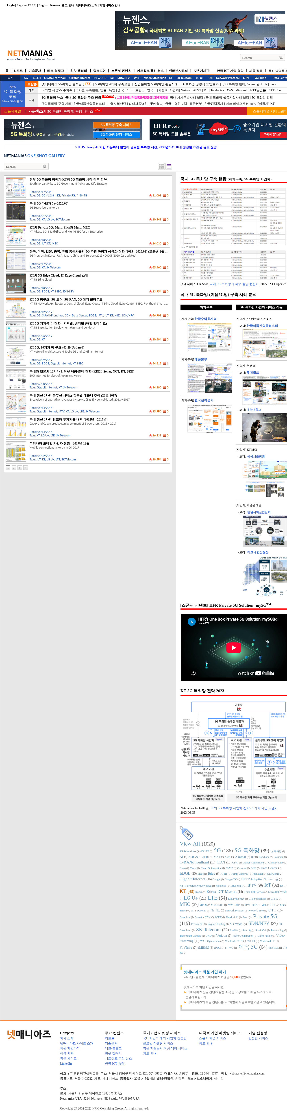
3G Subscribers (188, 851)
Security (246, 930)
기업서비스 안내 (109, 5)
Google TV (231, 879)
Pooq (245, 917)
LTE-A (274, 898)
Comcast (241, 868)
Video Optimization (242, 935)
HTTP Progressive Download (195, 885)
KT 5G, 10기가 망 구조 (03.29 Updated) (57, 347)
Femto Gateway (239, 873)
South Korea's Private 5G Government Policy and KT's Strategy (68, 183)
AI (181, 856)
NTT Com (275, 90)
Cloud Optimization (211, 868)
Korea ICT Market (222, 891)
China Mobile (275, 862)
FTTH (223, 873)
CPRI (235, 862)
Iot (281, 885)
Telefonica (217, 90)
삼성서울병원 (138, 103)
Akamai (240, 856)
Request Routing (216, 924)
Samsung (253, 84)
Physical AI (232, 917)
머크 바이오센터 (237, 103)
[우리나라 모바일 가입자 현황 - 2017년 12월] (16, 443)
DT (206, 90)
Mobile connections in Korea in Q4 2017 (54, 447)
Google (216, 879)
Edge (211, 873)
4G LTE (204, 851)
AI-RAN (193, 857)
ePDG (217, 947)
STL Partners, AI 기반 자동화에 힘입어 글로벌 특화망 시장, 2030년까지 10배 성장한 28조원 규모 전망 (146, 147)
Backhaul (278, 857)
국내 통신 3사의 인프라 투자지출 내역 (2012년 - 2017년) (69, 419)
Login (11, 5)
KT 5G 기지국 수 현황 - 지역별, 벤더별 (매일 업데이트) (68, 323)
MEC (55, 243)
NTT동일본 (258, 90)
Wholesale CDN (234, 941)
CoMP (229, 868)
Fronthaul (257, 873)
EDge (201, 873)
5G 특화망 (49, 195)
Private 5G (68, 195)
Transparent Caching (190, 935)
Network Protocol (234, 910)
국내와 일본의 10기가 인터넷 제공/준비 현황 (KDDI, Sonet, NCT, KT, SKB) (82, 371)
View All (190, 843)
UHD (209, 935)
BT (252, 857)
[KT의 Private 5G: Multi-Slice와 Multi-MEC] (16, 227)
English (43, 5)
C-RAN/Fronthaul (52, 315)
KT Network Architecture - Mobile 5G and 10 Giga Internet (66, 351)
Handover (221, 885)
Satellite (234, 930)
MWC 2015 (234, 905)
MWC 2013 (217, 905)
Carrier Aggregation (253, 862)
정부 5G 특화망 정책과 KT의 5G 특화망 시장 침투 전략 (68, 179)
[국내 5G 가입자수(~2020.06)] (16, 203)
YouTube (186, 947)
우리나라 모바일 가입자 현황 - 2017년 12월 (59, 443)
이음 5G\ (273, 947)
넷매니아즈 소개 (86, 5)
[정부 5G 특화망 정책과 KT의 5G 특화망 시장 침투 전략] (16, 179)
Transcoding (277, 930)
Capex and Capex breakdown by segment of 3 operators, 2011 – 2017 (73, 423)
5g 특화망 (276, 851)
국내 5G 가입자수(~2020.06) (49, 203)
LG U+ (50, 219)
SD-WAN (236, 923)
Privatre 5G (197, 924)
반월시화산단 (116, 103)
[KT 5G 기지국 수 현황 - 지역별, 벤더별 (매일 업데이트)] (16, 323)
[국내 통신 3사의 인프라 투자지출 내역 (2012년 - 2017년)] (16, 419)
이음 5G (81, 195)
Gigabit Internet (61, 363)
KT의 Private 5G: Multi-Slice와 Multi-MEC (60, 227)
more (273, 84)
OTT (272, 910)
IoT (44, 243)
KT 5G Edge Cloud (41, 279)
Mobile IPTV (268, 905)
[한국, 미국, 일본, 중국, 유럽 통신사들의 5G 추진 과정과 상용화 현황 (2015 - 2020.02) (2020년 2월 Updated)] (16, 251)
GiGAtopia (273, 873)
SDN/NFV (68, 291)
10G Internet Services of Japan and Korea (55, 375)
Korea (198, 892)
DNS (253, 868)
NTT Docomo (198, 910)
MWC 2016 (251, 905)
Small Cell (260, 930)
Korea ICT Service (254, 892)
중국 (121, 90)
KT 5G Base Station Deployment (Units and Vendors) (62, 327)
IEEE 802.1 (236, 885)
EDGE (45, 291)
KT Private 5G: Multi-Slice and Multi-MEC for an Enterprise (66, 231)
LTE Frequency (236, 898)
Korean (55, 5)
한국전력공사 (213, 103)
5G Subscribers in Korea (44, 207)
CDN (67, 315)
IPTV (100, 315)
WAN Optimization (210, 941)
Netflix (215, 910)
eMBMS (203, 947)
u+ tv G (229, 947)
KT (272, 103)
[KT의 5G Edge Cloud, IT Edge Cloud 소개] (16, 275)
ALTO (205, 857)
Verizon (186, 90)
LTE (82, 411)
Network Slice (256, 910)
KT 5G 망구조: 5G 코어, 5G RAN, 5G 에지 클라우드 (66, 299)
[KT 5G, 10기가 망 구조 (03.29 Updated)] (16, 347)
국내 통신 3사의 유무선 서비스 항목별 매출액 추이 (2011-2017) (73, 395)
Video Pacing (264, 935)
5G (38, 195)
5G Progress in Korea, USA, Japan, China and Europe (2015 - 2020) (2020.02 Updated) (83, 255)
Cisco (183, 868)
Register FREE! (27, 5)
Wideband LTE (268, 941)
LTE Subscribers (257, 898)
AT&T (197, 90)
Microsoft (241, 90)
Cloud (193, 868)
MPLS (203, 905)
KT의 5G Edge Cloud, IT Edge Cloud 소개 (59, 275)
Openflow (185, 917)
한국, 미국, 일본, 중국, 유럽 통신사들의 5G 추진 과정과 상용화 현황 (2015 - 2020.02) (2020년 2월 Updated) (104, 251)
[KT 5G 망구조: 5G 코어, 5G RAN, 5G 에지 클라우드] (16, 299)
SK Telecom (63, 219)
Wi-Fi (251, 940)
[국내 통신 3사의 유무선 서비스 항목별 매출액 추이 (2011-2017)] (16, 395)
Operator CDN (203, 917)
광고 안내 (68, 5)
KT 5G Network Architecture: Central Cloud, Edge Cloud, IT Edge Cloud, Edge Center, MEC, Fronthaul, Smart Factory (102, 303)
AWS (229, 90)
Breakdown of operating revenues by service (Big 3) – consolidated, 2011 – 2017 (80, 399)
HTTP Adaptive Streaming (259, 879)
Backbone (264, 857)
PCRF (218, 917)
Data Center (79, 315)
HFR (264, 84)
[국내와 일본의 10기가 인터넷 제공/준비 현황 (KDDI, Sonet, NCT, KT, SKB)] (16, 371)
